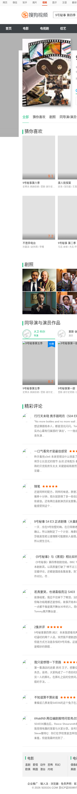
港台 (42, 769)
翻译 (74, 2)
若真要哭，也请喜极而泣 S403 (54, 592)
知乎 (25, 2)
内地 (50, 769)
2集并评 (39, 627)
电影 (26, 28)
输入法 (44, 783)
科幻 (57, 764)
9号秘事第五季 (31, 388)
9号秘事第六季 (31, 182)
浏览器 (54, 783)
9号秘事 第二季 (67, 242)
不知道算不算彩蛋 (46, 697)
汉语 (64, 2)
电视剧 (44, 28)
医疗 (54, 2)
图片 (35, 2)
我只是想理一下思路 (47, 662)
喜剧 (27, 764)
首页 (9, 28)
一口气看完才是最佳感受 (50, 451)
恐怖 (50, 764)
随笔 (37, 486)
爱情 (35, 764)
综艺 (63, 28)
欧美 (27, 769)
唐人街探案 (64, 182)
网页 (5, 2)
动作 (42, 764)
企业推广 (32, 783)
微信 (15, 2)
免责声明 (66, 783)
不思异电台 (29, 242)
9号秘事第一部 (66, 388)
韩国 (35, 769)
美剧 (73, 769)
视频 (44, 2)
